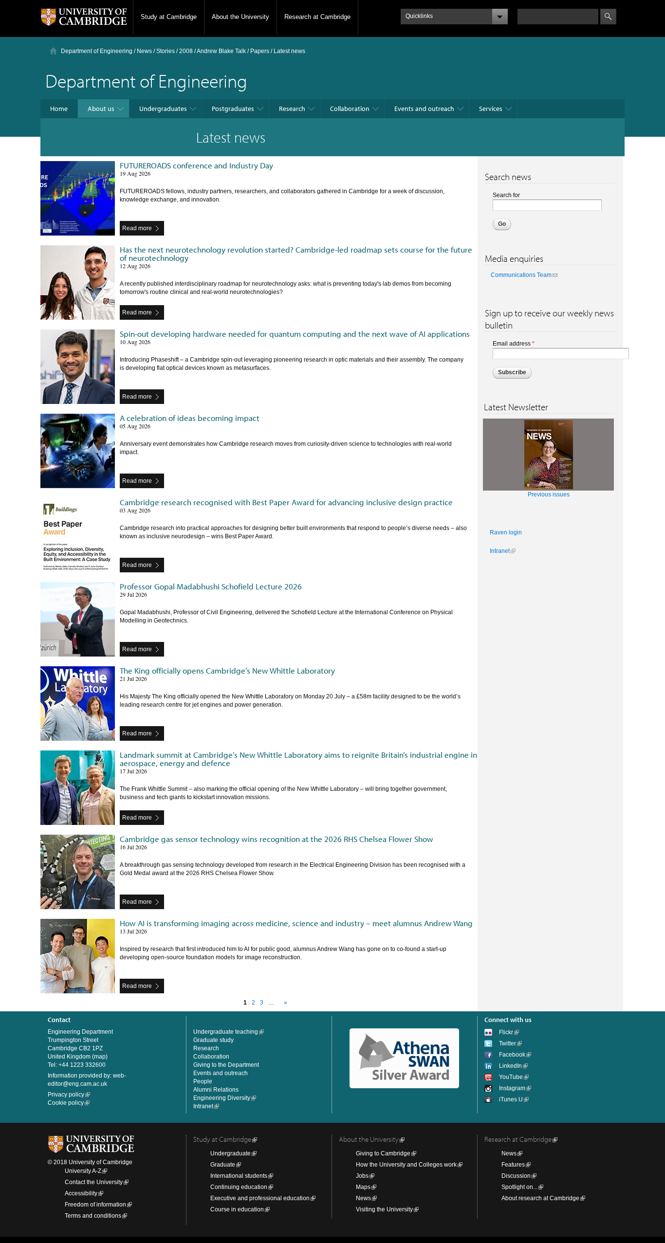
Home (59, 108)
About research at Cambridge (540, 1198)
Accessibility (81, 1193)
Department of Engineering (96, 51)
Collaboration (349, 108)
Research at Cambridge (317, 16)
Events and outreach (424, 108)
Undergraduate (230, 1153)
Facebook (512, 1054)
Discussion (516, 1175)
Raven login (506, 532)
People (202, 1081)
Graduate (222, 1164)
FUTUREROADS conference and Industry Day (196, 165)
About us (101, 108)
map (100, 1056)
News (144, 51)
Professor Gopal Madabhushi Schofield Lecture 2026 (211, 586)
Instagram (512, 1088)
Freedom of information (95, 1204)
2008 (186, 51)
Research (292, 108)
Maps (363, 1187)
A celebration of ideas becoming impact (189, 418)
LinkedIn (510, 1065)
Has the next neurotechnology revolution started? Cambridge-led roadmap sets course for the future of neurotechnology (296, 253)
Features (513, 1164)
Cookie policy (66, 1102)
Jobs (362, 1175)
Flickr (506, 1032)
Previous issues (549, 494)
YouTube (511, 1077)
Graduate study (213, 1040)
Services (490, 108)
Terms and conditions (93, 1215)
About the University (240, 16)
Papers (259, 51)
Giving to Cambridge (383, 1153)
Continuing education (238, 1187)
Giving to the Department (226, 1064)
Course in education (237, 1209)
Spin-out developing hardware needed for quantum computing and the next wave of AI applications (295, 334)
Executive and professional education (260, 1198)
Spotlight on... (519, 1187)
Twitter (507, 1043)
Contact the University (94, 1182)
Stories (165, 51)
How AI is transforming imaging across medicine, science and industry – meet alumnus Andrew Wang (296, 923)
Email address (514, 343)
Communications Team (521, 275)
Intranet (500, 551)
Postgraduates (233, 108)
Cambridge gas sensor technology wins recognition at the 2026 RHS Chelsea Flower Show (276, 839)
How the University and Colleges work (406, 1164)
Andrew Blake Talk (221, 51)
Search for (506, 195)
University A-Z (83, 1171)
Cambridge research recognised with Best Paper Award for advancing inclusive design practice (286, 502)
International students (238, 1175)
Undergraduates (163, 108)
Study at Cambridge (169, 16)
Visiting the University (384, 1209)
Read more (137, 228)
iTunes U (511, 1099)
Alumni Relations (216, 1089)
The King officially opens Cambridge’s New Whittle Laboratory (227, 670)
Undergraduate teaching (225, 1031)
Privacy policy (66, 1094)
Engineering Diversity (221, 1098)
